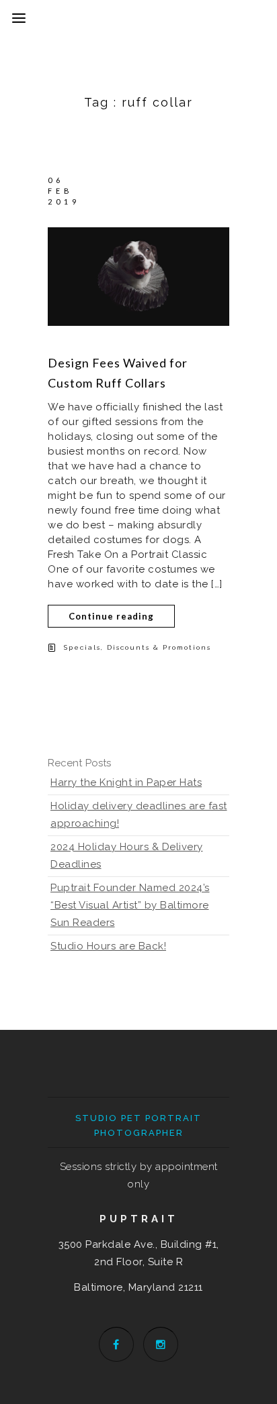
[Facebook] (116, 1344)
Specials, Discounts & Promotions (137, 647)
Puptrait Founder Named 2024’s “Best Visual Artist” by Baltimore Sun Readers (130, 905)
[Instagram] (160, 1344)
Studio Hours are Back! (108, 946)
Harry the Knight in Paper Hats (126, 782)
